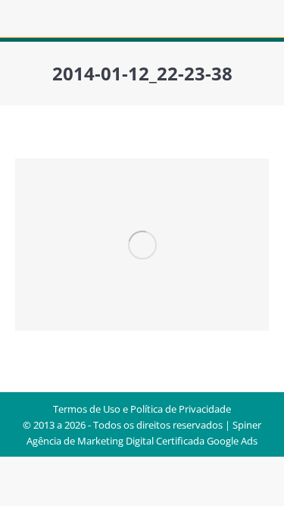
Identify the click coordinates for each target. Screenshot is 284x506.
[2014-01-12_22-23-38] (142, 245)
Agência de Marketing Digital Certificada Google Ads (142, 441)
